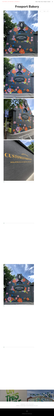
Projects (45, 1)
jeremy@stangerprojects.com (29, 405)
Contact (49, 1)
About (36, 1)
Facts (42, 1)
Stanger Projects (10, 1)
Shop (39, 1)
